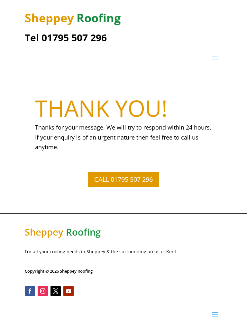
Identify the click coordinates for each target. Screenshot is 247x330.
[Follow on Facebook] (30, 291)
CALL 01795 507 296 (123, 179)
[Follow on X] (55, 291)
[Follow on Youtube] (68, 291)
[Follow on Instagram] (43, 291)
